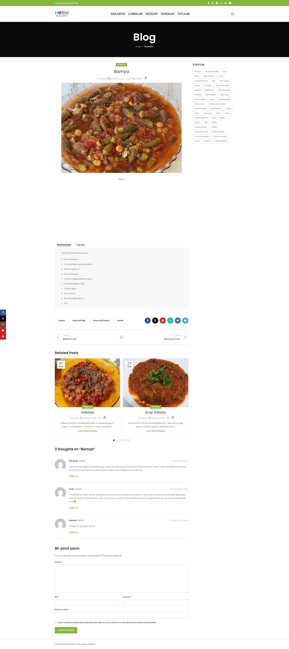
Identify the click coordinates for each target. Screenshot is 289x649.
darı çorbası (225, 81)
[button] (114, 440)
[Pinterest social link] (217, 3)
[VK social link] (225, 3)
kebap (228, 108)
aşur (225, 71)
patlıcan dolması (201, 118)
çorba (197, 141)
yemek (120, 320)
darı (214, 81)
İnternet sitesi (61, 609)
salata (222, 118)
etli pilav (198, 94)
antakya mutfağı (212, 71)
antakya (198, 71)
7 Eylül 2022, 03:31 (179, 461)
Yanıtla (73, 476)
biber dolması (209, 76)
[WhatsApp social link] (221, 3)
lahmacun (208, 113)
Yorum (58, 561)
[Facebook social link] (208, 3)
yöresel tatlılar (218, 132)
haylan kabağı (200, 108)
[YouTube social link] (3, 331)
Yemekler (149, 46)
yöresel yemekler (202, 136)
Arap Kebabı (155, 412)
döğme (198, 90)
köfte (197, 113)
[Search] (233, 14)
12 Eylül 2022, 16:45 (178, 489)
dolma (197, 85)
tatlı (205, 122)
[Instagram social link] (3, 325)
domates (208, 85)
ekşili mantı (209, 90)
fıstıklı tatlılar (200, 99)
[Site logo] (62, 13)
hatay (212, 99)
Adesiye (87, 412)
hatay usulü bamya (101, 320)
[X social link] (212, 3)
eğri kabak (225, 94)
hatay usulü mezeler (217, 104)
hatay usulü (200, 104)
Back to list (121, 337)
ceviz (221, 76)
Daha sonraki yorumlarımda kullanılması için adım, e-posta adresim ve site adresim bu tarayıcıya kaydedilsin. (107, 622)
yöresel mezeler (201, 132)
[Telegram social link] (230, 3)
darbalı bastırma (201, 81)
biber (197, 76)
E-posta (127, 596)
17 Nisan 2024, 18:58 (178, 520)
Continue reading (87, 431)
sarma (197, 122)
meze (227, 113)
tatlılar (214, 122)
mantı (218, 113)
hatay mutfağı (79, 320)
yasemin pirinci (201, 127)
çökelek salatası (221, 141)
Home (138, 46)
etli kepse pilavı (224, 90)
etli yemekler (211, 94)
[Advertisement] (121, 209)
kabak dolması (216, 108)
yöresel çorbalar (220, 136)
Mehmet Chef (117, 78)
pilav (214, 118)
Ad (57, 596)
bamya (62, 320)
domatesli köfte (222, 85)
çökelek (207, 141)
